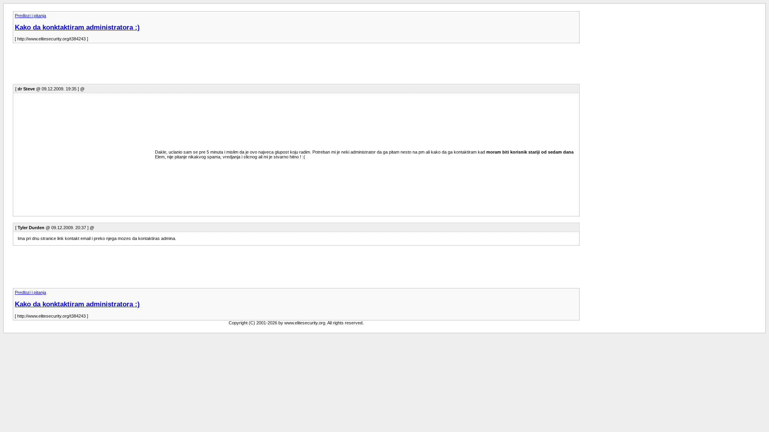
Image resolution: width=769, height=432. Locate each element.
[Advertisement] (158, 66)
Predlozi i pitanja (30, 15)
